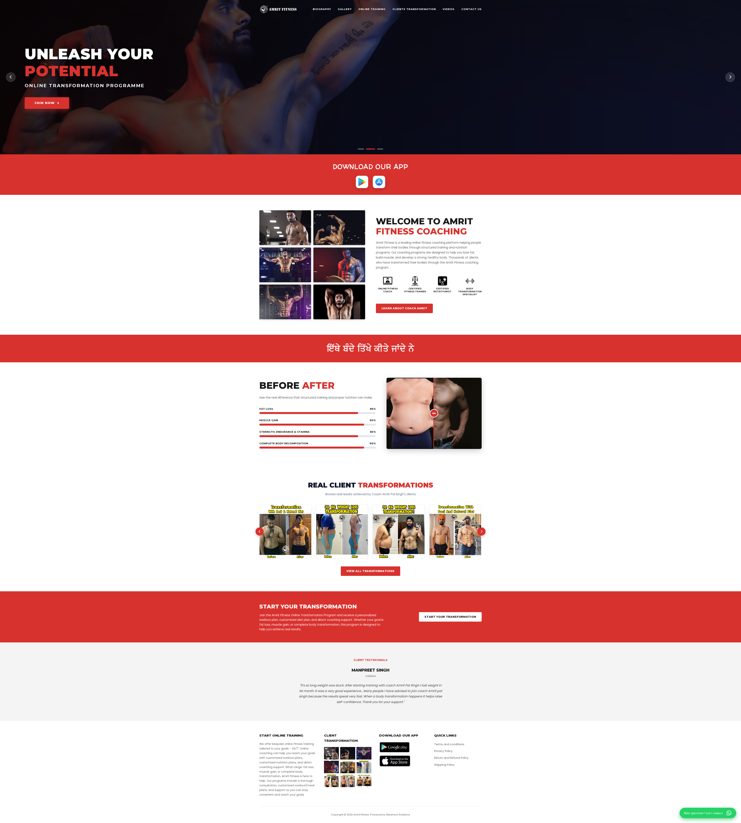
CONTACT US (471, 9)
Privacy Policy (443, 751)
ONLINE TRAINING (372, 9)
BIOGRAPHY (322, 9)
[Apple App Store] (379, 182)
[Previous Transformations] (259, 531)
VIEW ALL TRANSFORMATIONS (370, 571)
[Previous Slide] (10, 77)
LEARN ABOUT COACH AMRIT (404, 308)
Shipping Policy (444, 765)
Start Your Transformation (450, 616)
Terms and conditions (449, 744)
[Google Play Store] (362, 182)
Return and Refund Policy (451, 758)
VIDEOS (448, 9)
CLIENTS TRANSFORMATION (414, 9)
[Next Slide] (730, 77)
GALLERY (344, 9)
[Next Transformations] (481, 531)
